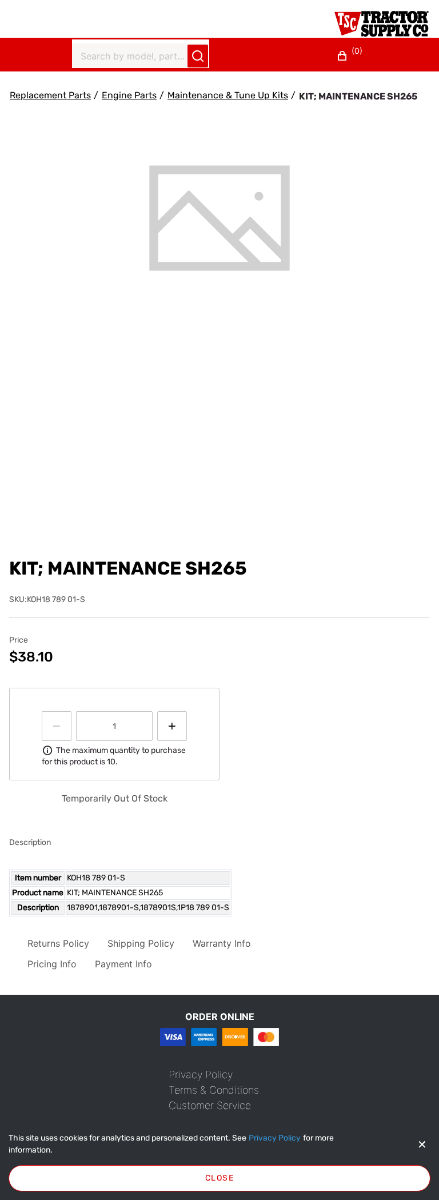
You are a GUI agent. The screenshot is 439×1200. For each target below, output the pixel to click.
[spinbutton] (114, 726)
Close (219, 1178)
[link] (200, 1074)
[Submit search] (197, 56)
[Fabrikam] (381, 23)
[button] (351, 56)
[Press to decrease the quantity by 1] (56, 726)
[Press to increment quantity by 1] (172, 726)
